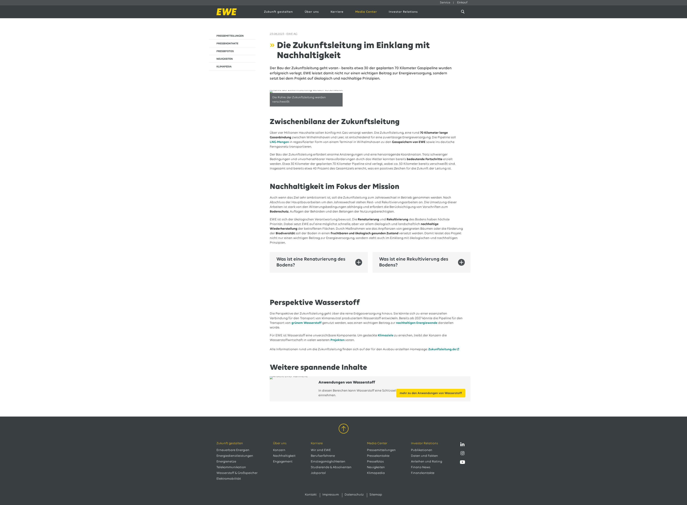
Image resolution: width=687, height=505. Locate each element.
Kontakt (311, 494)
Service (445, 2)
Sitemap (375, 494)
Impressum (330, 494)
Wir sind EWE (321, 450)
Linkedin (462, 444)
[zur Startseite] (236, 11)
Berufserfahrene (323, 456)
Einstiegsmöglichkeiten (328, 461)
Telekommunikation (231, 467)
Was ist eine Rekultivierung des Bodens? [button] (413, 262)
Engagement (283, 461)
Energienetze (226, 461)
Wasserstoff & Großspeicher (237, 473)
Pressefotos (375, 461)
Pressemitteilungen (381, 450)
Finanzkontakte (422, 473)
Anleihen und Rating (426, 461)
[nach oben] (344, 429)
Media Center (366, 11)
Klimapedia (376, 473)
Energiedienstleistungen (234, 456)
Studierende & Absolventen (331, 467)
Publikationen (421, 450)
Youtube (462, 462)
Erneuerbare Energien (232, 450)
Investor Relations (403, 11)
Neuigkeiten (376, 467)
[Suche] (463, 11)
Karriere (337, 11)
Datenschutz (354, 494)
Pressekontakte (378, 456)
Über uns (312, 11)
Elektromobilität (228, 479)
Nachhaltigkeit (284, 456)
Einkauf (462, 2)
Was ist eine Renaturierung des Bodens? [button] (310, 262)
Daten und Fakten (424, 456)
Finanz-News (420, 467)
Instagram (462, 453)
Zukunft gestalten (278, 11)
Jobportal (318, 473)
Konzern (279, 450)
